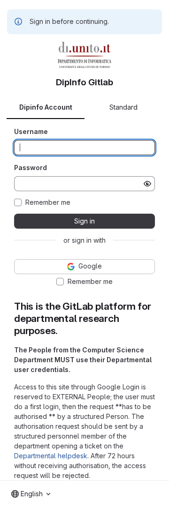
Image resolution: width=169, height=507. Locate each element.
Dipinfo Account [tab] (45, 107)
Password (30, 167)
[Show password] (147, 183)
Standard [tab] (123, 107)
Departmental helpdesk (50, 456)
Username (31, 131)
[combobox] (30, 494)
